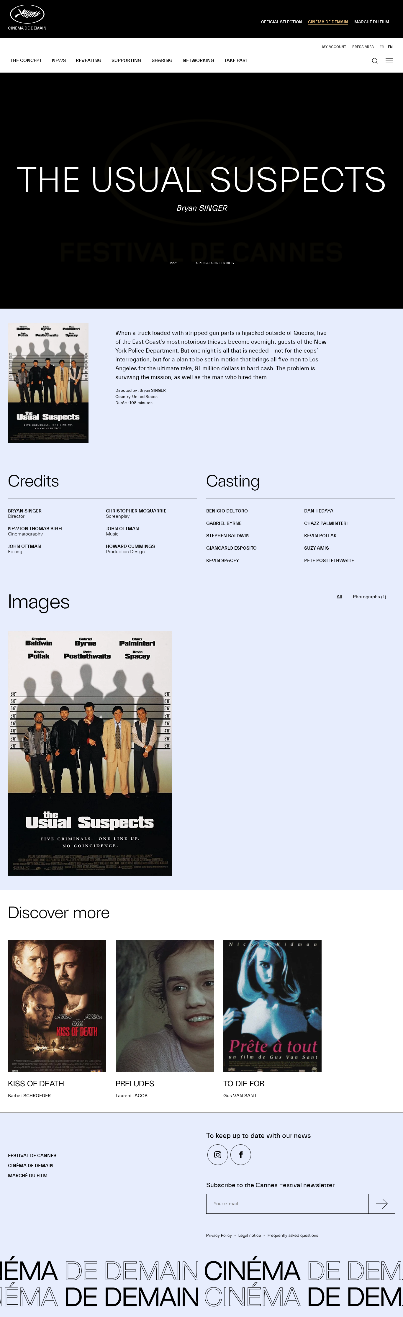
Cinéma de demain (30, 1165)
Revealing (88, 60)
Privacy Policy (219, 1235)
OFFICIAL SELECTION (281, 22)
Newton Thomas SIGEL (35, 528)
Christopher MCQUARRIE (136, 511)
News (59, 60)
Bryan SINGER (25, 511)
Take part (236, 60)
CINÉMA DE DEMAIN (328, 22)
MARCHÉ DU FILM (371, 22)
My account (334, 47)
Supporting (126, 60)
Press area (363, 47)
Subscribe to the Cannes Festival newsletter (270, 1185)
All (339, 596)
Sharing (162, 60)
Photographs (369, 596)
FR (382, 47)
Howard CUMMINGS (130, 546)
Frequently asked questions (293, 1235)
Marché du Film (27, 1175)
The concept (26, 60)
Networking (198, 60)
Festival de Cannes (32, 1155)
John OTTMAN (122, 528)
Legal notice (249, 1235)
